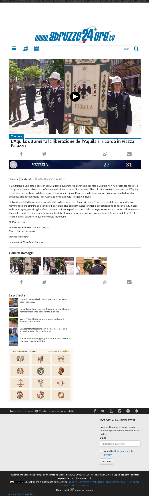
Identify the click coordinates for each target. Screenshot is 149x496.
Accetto (119, 453)
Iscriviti (106, 461)
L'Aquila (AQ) (26, 179)
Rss (73, 411)
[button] (94, 411)
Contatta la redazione (52, 411)
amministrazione (22, 411)
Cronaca (16, 136)
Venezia (40, 164)
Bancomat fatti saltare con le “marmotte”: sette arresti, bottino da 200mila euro (43, 330)
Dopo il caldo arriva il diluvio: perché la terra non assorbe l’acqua (43, 300)
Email (103, 437)
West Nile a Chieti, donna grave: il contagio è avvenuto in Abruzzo (42, 320)
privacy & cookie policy (21, 494)
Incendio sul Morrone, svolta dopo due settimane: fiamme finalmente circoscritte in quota (45, 310)
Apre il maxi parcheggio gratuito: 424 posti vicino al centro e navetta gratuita (45, 339)
